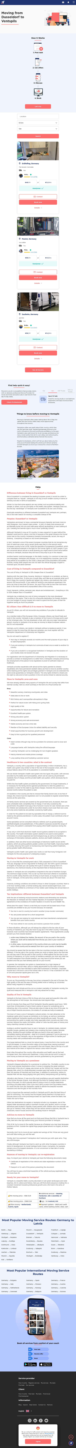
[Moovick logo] (2, 2)
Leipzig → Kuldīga (8, 1241)
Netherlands (26, 1204)
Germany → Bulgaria (8, 1280)
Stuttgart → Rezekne (8, 1237)
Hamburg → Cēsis (57, 1256)
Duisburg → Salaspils (34, 1248)
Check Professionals (14, 402)
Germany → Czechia (58, 1288)
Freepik (29, 478)
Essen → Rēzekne (57, 1245)
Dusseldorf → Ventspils (34, 1233)
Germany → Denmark (9, 1291)
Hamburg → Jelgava (8, 1233)
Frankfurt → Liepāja (58, 1230)
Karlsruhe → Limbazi (8, 1248)
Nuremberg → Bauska (34, 1241)
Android (51, 1201)
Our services (30, 1385)
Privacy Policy (49, 1433)
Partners (50, 1405)
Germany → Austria (58, 1284)
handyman (43, 1196)
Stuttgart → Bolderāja (34, 1256)
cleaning (59, 1193)
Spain (16, 1207)
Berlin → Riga (6, 1230)
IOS (56, 1201)
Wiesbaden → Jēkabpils (35, 1245)
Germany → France (58, 1280)
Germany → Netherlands (10, 1288)
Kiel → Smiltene (7, 1259)
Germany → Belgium (33, 1291)
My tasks (52, 1383)
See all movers (38, 370)
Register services (34, 1383)
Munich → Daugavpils (34, 1230)
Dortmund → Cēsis (8, 1245)
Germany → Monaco (33, 1284)
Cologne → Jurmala (58, 1233)
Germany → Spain (32, 1280)
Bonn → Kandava (57, 1248)
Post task (31, 1394)
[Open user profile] (21, 176)
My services (44, 1383)
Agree (38, 1441)
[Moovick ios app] (45, 1365)
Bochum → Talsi (32, 1252)
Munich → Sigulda (8, 1256)
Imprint (25, 1405)
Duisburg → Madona (58, 1252)
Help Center (33, 1405)
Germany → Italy (7, 1284)
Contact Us (42, 1405)
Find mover (46, 1394)
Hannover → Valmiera (59, 1237)
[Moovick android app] (30, 1365)
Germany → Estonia (58, 1291)
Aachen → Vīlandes (8, 1252)
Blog (20, 1405)
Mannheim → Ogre (58, 1241)
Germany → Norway (33, 1288)
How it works (23, 1383)
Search (38, 136)
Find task (21, 1385)
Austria (10, 1207)
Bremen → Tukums (33, 1237)
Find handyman (24, 1396)
